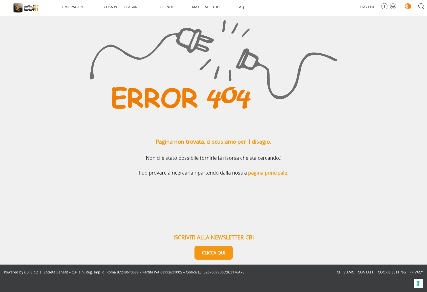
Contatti (366, 272)
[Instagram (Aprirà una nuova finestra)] (393, 6)
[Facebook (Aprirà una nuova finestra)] (384, 6)
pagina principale (267, 172)
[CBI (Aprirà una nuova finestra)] (408, 6)
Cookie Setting (392, 272)
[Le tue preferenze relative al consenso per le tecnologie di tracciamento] (418, 283)
